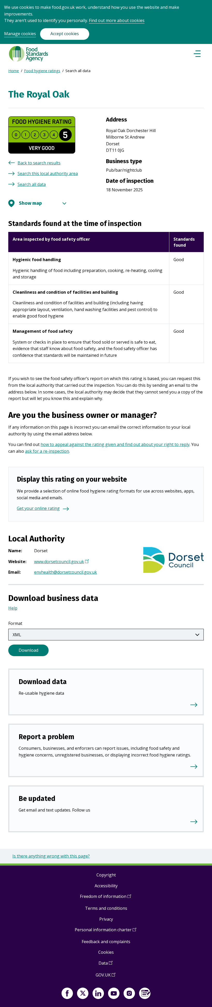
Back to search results (39, 163)
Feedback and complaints (106, 941)
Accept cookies (64, 33)
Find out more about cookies (117, 20)
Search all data (32, 184)
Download (28, 650)
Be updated (37, 798)
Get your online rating (38, 508)
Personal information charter (105, 931)
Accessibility (106, 886)
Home (13, 70)
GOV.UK (105, 977)
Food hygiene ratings (42, 70)
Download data (43, 682)
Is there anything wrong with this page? (51, 856)
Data (105, 965)
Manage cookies (20, 33)
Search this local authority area (48, 173)
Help (12, 608)
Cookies (106, 952)
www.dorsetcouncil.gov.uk (60, 562)
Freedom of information (105, 898)
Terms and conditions (106, 908)
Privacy (106, 919)
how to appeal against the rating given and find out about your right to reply (115, 444)
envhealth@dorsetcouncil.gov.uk (65, 572)
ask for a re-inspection (47, 451)
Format (15, 623)
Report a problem (46, 737)
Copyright (106, 875)
